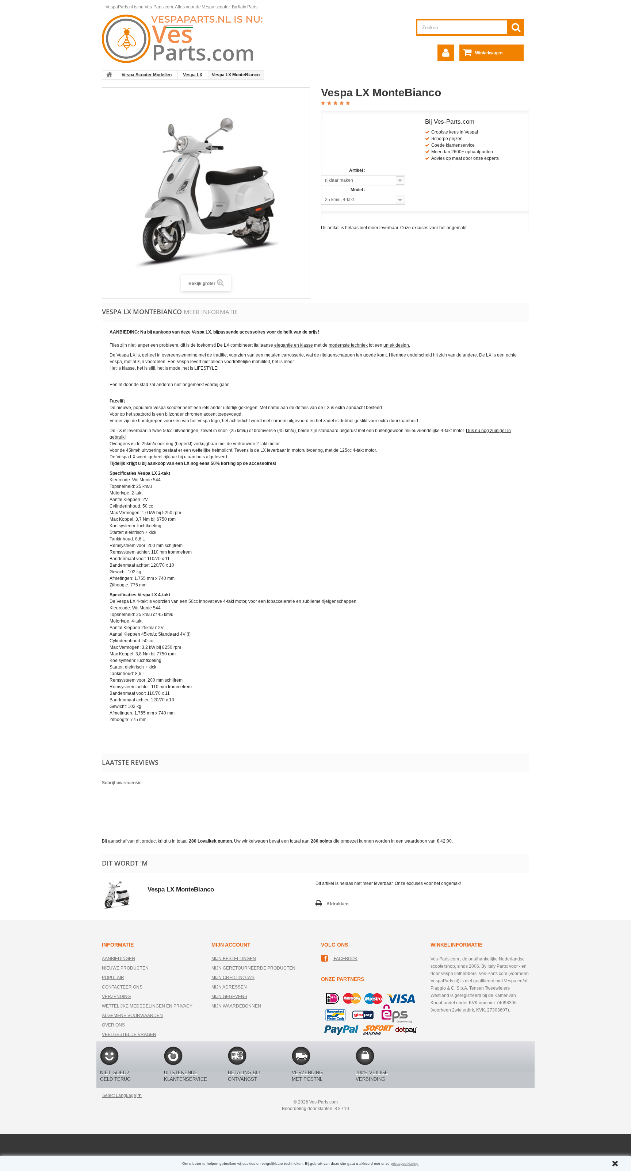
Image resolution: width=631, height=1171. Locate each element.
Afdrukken (337, 903)
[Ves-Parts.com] (186, 38)
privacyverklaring (404, 1164)
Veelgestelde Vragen (129, 1034)
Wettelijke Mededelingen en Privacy (147, 1006)
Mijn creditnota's (233, 977)
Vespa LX (192, 74)
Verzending (116, 996)
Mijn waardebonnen (236, 1006)
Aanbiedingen (118, 958)
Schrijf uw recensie (122, 782)
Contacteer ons (122, 987)
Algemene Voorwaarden (132, 1015)
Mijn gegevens (229, 996)
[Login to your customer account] (445, 53)
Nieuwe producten (125, 968)
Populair (113, 977)
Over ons (113, 1025)
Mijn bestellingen (233, 958)
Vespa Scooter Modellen (147, 74)
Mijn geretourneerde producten (253, 968)
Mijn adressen (229, 987)
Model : (359, 189)
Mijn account (231, 945)
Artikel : (358, 170)
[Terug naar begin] (109, 74)
